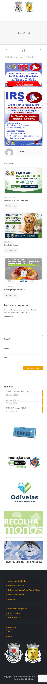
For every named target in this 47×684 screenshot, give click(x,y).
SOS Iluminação (14, 618)
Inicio (10, 636)
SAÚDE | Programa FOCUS (14, 290)
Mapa (10, 632)
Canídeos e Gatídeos (16, 586)
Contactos (12, 627)
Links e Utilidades (14, 613)
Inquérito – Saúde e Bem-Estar (16, 200)
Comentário (8, 316)
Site (5, 357)
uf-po (20, 57)
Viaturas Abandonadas (16, 595)
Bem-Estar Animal (11, 245)
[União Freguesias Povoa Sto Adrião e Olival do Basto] (23, 7)
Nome (7, 339)
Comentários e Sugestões (17, 609)
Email (7, 348)
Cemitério (11, 599)
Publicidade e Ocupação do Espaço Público (24, 590)
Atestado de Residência (17, 581)
